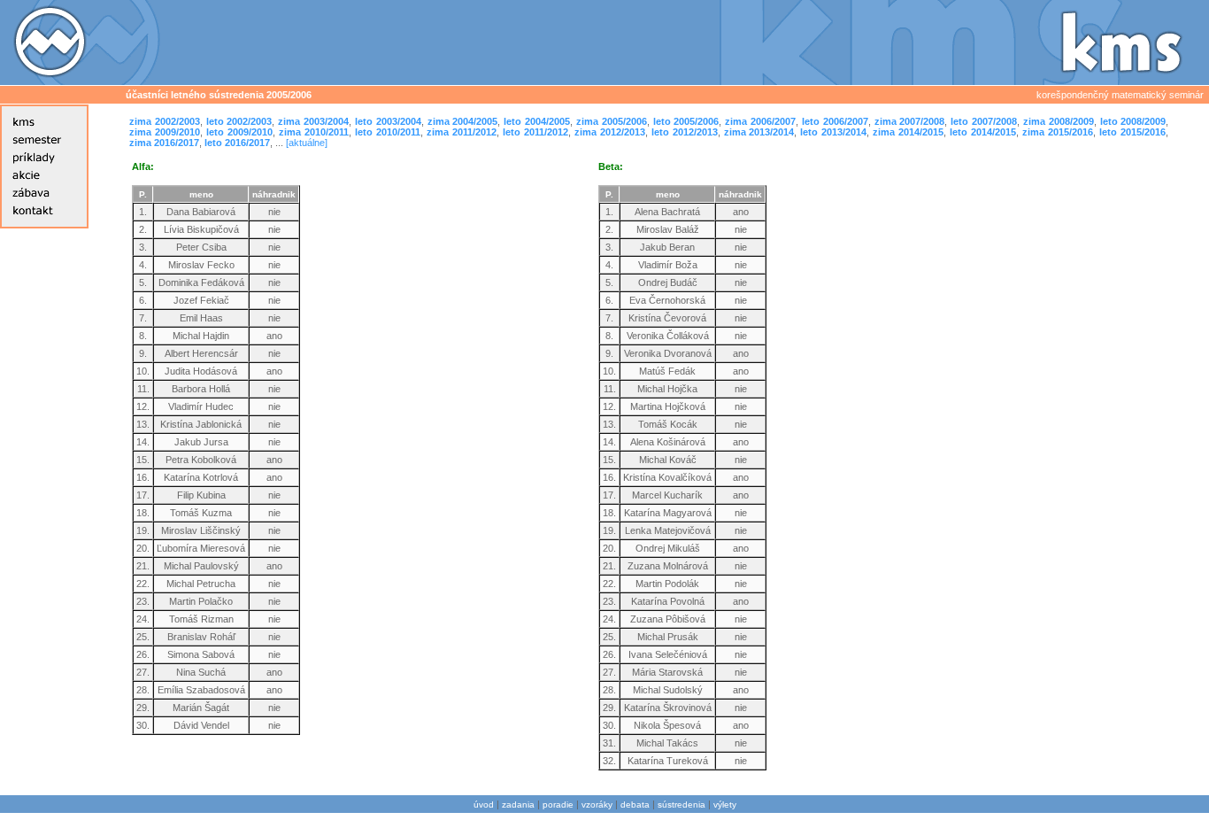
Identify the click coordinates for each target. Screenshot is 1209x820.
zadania (518, 804)
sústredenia (681, 804)
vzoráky (596, 804)
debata (635, 804)
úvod (484, 804)
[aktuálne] (306, 142)
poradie (558, 804)
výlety (724, 804)
